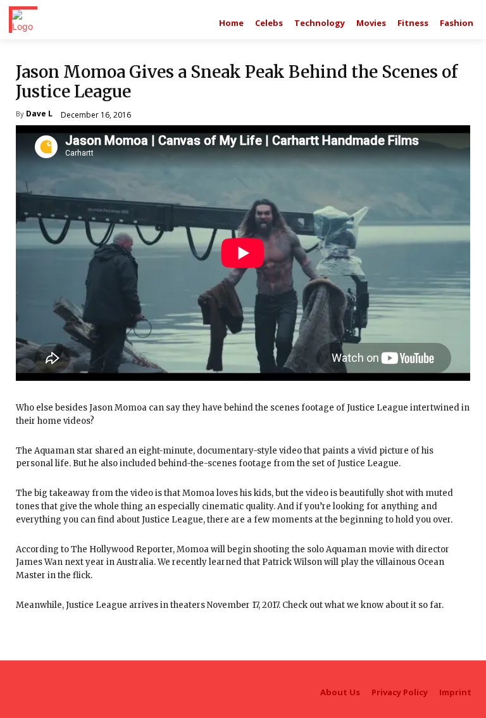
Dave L (39, 114)
